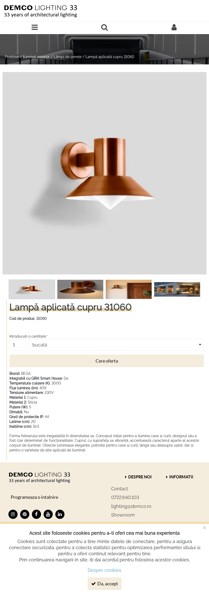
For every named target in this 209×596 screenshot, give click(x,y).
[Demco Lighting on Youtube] (48, 514)
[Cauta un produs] (104, 28)
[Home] (40, 11)
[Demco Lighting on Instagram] (13, 514)
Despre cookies (104, 570)
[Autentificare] (174, 28)
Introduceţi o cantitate (28, 336)
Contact (119, 488)
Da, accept (107, 583)
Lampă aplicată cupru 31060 (110, 57)
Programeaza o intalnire (34, 497)
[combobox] (116, 344)
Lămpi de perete (68, 57)
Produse (12, 57)
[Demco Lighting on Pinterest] (24, 514)
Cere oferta (107, 361)
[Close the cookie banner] (204, 527)
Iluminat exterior (36, 57)
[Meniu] (35, 28)
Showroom (123, 515)
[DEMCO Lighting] (39, 477)
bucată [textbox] (39, 345)
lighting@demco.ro (131, 506)
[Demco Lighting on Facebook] (36, 514)
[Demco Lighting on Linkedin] (59, 514)
